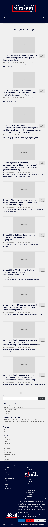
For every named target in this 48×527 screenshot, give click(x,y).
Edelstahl (6, 441)
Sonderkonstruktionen (9, 452)
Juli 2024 (6, 429)
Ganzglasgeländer (8, 413)
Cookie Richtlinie (24, 524)
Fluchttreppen (7, 445)
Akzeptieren (21, 520)
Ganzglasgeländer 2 (8, 411)
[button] (45, 498)
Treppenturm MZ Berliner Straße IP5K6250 (14, 407)
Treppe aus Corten (8, 405)
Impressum (41, 524)
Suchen (4, 395)
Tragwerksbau (7, 456)
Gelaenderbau (7, 448)
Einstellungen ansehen (40, 520)
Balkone (6, 437)
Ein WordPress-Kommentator (11, 419)
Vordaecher (6, 459)
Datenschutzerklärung (33, 524)
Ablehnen (30, 520)
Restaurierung (7, 450)
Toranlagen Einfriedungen (28, 62)
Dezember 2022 (7, 431)
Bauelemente (7, 439)
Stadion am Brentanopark (10, 409)
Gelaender (6, 446)
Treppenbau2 (7, 457)
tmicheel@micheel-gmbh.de (10, 62)
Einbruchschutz (7, 443)
